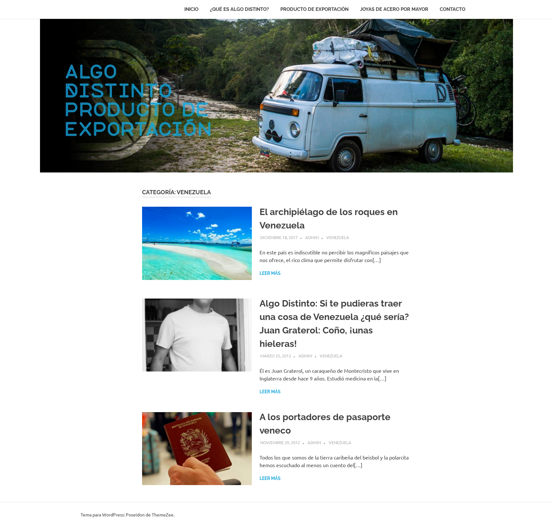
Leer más (270, 273)
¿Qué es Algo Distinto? (239, 9)
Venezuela (337, 237)
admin (312, 237)
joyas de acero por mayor (394, 9)
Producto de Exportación (314, 9)
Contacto (452, 9)
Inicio (191, 9)
